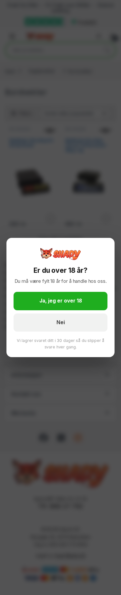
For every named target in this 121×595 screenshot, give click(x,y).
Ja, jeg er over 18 (60, 301)
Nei (60, 322)
